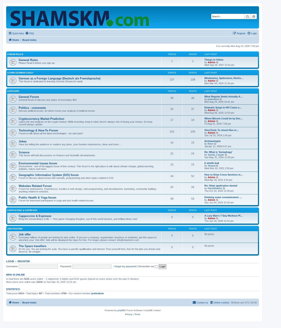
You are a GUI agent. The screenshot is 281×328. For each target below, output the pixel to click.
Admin (211, 62)
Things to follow (213, 59)
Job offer (25, 234)
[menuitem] (29, 33)
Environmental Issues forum (38, 163)
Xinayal (211, 165)
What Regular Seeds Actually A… (223, 96)
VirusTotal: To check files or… (221, 130)
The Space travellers (32, 246)
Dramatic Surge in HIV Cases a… (223, 107)
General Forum (29, 97)
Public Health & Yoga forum (37, 197)
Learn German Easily (20, 73)
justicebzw (213, 99)
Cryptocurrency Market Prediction (41, 118)
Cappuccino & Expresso (22, 210)
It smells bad (211, 163)
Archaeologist (212, 141)
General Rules (28, 60)
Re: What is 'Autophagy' (218, 152)
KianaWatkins (215, 188)
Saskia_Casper (216, 154)
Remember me (146, 266)
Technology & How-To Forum (38, 130)
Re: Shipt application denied (220, 185)
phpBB (120, 310)
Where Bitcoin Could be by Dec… (223, 118)
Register (24, 261)
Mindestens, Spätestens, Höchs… (223, 78)
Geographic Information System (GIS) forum (49, 175)
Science (24, 152)
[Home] (80, 17)
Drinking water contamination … (223, 197)
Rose (210, 143)
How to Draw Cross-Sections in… (223, 174)
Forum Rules (15, 54)
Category (13, 91)
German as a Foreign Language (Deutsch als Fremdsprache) (59, 78)
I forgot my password (125, 266)
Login (10, 261)
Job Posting (15, 229)
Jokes (23, 141)
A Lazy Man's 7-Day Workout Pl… (223, 215)
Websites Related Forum (35, 186)
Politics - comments (32, 107)
